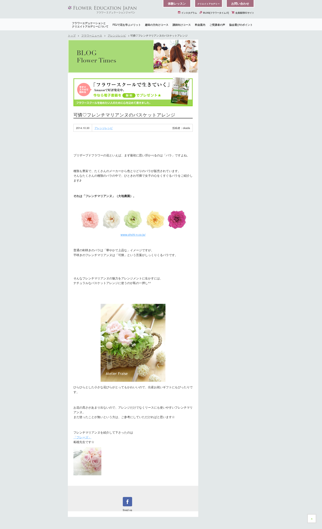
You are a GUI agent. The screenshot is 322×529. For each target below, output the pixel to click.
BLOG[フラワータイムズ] (216, 12)
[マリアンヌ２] (133, 343)
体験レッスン (177, 3)
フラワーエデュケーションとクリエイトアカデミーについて (90, 24)
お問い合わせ (240, 3)
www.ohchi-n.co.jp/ (133, 234)
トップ (72, 35)
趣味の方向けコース (156, 24)
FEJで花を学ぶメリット (127, 24)
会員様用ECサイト (244, 12)
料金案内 (200, 24)
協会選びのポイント (241, 24)
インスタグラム (189, 12)
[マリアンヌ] (133, 219)
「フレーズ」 (82, 437)
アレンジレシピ (117, 35)
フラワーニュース (91, 35)
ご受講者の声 (217, 24)
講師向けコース (182, 24)
